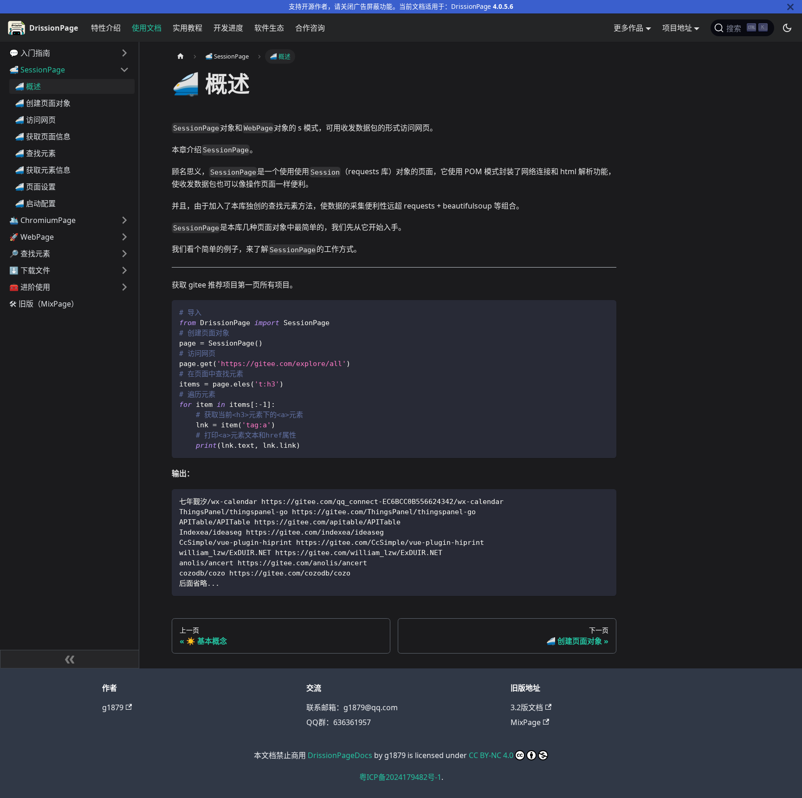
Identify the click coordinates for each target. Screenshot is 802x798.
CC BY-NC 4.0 (491, 755)
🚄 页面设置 (35, 187)
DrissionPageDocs (340, 755)
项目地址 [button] (677, 28)
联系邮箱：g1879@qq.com (352, 707)
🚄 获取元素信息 (43, 170)
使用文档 (147, 28)
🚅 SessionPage (37, 70)
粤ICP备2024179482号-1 (400, 777)
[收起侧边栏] (69, 659)
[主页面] (180, 56)
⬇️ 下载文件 (29, 270)
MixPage (526, 722)
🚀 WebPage (31, 237)
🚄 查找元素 (35, 153)
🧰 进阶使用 (29, 287)
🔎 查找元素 (29, 254)
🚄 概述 (28, 86)
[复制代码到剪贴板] (605, 311)
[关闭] (790, 6)
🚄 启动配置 (35, 203)
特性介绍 (106, 28)
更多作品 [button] (628, 28)
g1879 (112, 707)
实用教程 (187, 28)
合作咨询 (310, 28)
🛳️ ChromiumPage (42, 220)
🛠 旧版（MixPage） (43, 304)
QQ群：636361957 (338, 722)
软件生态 (269, 28)
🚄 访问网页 (35, 120)
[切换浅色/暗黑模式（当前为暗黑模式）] (787, 27)
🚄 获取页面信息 (43, 136)
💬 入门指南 (29, 53)
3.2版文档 (527, 707)
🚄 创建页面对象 (43, 103)
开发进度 (228, 28)
